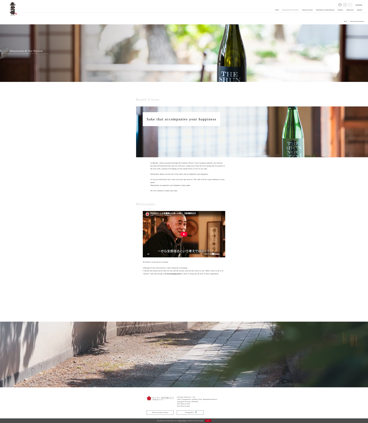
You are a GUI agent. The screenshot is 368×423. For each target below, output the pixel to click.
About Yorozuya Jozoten (160, 412)
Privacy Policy (182, 420)
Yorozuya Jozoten (307, 10)
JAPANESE (358, 5)
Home (277, 10)
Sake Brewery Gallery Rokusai (325, 10)
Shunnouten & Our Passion (290, 10)
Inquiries (359, 10)
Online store (350, 10)
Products (340, 10)
